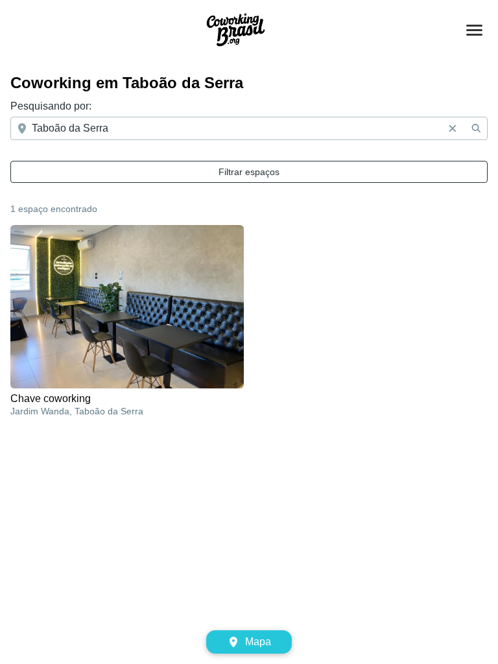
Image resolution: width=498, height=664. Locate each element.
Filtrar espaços (249, 172)
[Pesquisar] (476, 128)
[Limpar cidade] (452, 128)
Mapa (258, 641)
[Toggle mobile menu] (474, 30)
